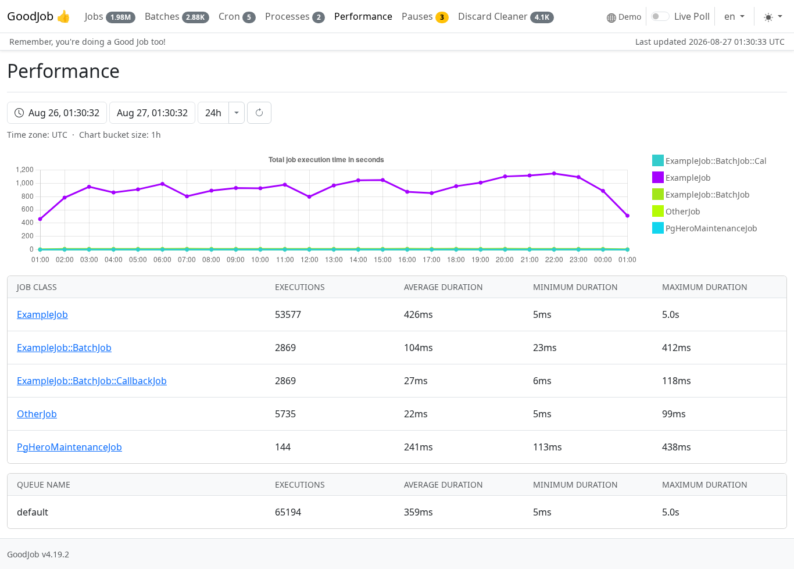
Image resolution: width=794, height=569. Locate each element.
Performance (363, 16)
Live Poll (692, 16)
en (731, 16)
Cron (235, 16)
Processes (293, 16)
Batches (175, 16)
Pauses (423, 16)
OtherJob (37, 413)
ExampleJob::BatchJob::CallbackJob (92, 380)
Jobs (108, 16)
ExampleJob (42, 314)
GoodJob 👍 (39, 16)
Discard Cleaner (503, 16)
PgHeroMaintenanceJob (69, 447)
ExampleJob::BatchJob (64, 347)
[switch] (660, 16)
